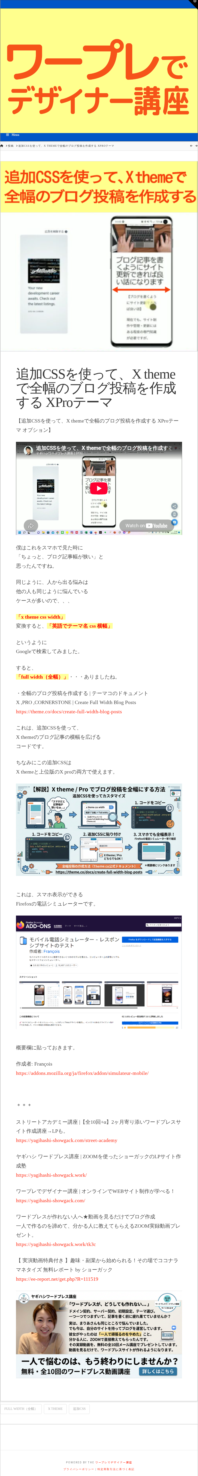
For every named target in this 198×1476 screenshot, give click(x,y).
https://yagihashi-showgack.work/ (51, 1175)
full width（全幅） (21, 1409)
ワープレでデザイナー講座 (113, 1462)
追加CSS (79, 1409)
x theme (55, 1409)
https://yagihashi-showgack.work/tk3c (56, 1244)
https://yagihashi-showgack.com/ (50, 1200)
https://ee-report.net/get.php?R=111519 (57, 1279)
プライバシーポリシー (78, 1469)
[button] (193, 5)
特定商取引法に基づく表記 (116, 1469)
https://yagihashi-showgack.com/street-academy (66, 1140)
